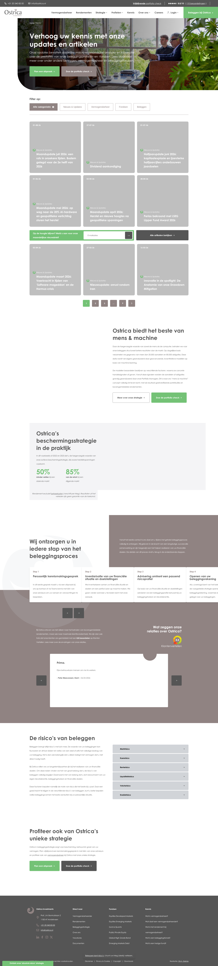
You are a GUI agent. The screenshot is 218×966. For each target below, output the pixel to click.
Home (32, 23)
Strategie (100, 12)
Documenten (78, 943)
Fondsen (123, 107)
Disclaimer (89, 961)
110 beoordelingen (195, 3)
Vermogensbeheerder (82, 916)
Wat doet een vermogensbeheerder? (161, 921)
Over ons (143, 12)
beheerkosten (57, 494)
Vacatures (77, 938)
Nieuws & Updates (72, 107)
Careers (159, 12)
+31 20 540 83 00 (48, 925)
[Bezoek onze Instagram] (46, 938)
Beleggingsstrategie (81, 927)
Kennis (130, 12)
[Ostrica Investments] (13, 12)
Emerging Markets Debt (119, 943)
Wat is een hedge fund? (155, 943)
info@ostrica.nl (47, 930)
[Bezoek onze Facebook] (42, 938)
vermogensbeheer (55, 855)
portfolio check (147, 3)
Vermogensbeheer (61, 12)
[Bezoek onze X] (51, 938)
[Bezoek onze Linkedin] (37, 938)
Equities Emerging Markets (120, 921)
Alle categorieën (42, 107)
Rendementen (84, 12)
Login (173, 12)
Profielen (116, 12)
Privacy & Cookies (103, 961)
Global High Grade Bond (120, 938)
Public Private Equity (117, 932)
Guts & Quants (115, 927)
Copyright (117, 961)
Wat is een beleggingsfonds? (157, 938)
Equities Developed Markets (121, 916)
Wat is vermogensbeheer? (156, 916)
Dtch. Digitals (183, 961)
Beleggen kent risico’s (94, 955)
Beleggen (141, 107)
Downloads (128, 961)
